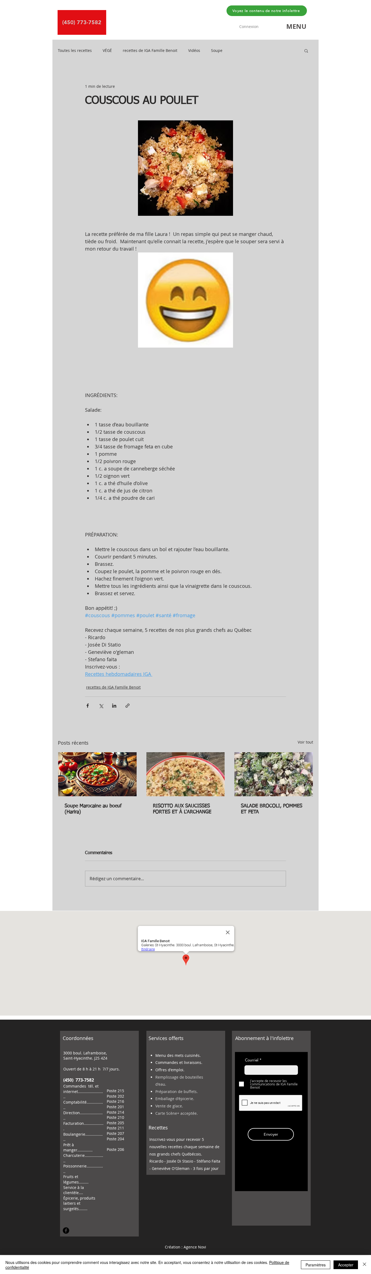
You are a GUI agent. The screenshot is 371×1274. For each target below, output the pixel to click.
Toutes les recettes (75, 50)
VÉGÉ (107, 50)
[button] (296, 26)
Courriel (251, 1060)
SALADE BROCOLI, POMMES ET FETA (271, 809)
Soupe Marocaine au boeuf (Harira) (93, 809)
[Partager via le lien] (127, 705)
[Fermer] (364, 1265)
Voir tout (305, 742)
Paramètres (316, 1264)
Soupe (216, 50)
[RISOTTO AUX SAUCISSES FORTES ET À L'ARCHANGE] (185, 774)
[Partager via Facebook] (87, 705)
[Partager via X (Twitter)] (100, 705)
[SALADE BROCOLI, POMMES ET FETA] (273, 774)
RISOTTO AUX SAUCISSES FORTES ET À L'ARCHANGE (182, 809)
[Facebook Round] (66, 1230)
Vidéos (194, 50)
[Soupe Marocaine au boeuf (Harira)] (97, 774)
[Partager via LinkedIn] (114, 705)
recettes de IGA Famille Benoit (150, 50)
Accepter (345, 1264)
